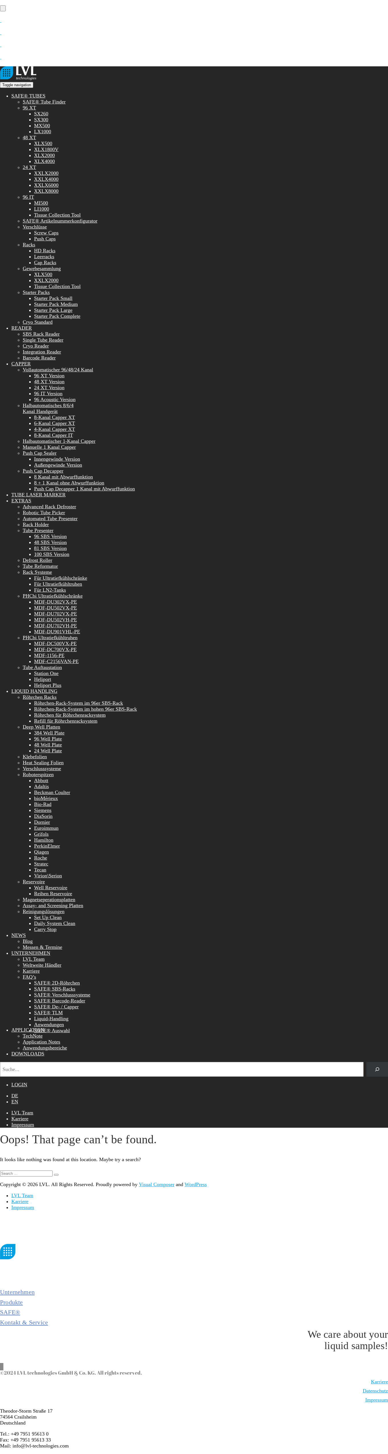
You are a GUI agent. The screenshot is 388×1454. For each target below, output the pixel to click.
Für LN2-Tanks (50, 590)
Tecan (40, 870)
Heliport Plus (47, 685)
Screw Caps (46, 233)
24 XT (29, 167)
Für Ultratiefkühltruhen (58, 584)
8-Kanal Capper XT (54, 417)
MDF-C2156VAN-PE (56, 661)
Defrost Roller (37, 560)
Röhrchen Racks (40, 697)
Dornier (42, 822)
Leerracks (44, 256)
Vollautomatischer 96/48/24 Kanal (58, 370)
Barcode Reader (39, 358)
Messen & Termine (42, 947)
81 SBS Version (50, 548)
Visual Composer (156, 1184)
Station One (46, 673)
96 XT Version (49, 375)
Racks (29, 244)
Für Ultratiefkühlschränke (60, 578)
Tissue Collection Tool (57, 215)
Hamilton (43, 840)
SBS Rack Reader (41, 334)
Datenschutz (375, 1391)
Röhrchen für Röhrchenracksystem (70, 715)
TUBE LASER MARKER (38, 495)
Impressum (22, 1124)
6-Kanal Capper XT (54, 423)
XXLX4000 (46, 179)
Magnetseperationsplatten (49, 899)
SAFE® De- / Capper (56, 1006)
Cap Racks (45, 262)
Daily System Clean (54, 923)
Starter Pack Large (53, 310)
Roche (40, 858)
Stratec (41, 864)
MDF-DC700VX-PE (55, 649)
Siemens (42, 810)
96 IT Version (48, 393)
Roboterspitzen (38, 774)
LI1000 (41, 209)
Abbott (41, 780)
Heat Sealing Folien (43, 762)
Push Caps (45, 239)
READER (21, 328)
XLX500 (43, 143)
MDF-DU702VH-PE (55, 625)
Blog (28, 941)
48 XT (29, 137)
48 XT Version (49, 381)
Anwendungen (49, 1024)
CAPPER (21, 364)
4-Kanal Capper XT (54, 429)
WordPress (196, 1184)
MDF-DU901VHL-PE (57, 631)
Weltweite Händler (42, 965)
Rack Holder (36, 524)
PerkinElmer (47, 846)
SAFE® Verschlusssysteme (62, 995)
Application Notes (41, 1042)
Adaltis (41, 786)
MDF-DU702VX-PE (55, 614)
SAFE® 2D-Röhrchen (57, 983)
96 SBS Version (50, 536)
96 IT (28, 197)
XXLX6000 (46, 185)
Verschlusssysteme (42, 768)
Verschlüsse (35, 227)
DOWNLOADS (27, 1054)
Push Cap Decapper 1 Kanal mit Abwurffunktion (84, 489)
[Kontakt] (0, 20)
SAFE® (10, 1312)
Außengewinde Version (58, 465)
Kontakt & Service (24, 1322)
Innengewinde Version (57, 459)
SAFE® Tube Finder (44, 102)
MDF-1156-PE (49, 655)
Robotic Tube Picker (44, 512)
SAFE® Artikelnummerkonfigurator (60, 221)
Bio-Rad (42, 804)
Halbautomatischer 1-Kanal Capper (59, 441)
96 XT (29, 108)
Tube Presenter (38, 530)
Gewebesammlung (42, 268)
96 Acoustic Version (55, 399)
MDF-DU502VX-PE (55, 608)
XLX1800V (46, 149)
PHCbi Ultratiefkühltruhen (50, 637)
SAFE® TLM (48, 1012)
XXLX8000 (46, 191)
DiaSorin (43, 816)
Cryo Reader (36, 346)
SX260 (41, 114)
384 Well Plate (49, 733)
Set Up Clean (48, 917)
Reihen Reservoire (53, 893)
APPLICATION (27, 1030)
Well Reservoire (50, 887)
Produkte (11, 1302)
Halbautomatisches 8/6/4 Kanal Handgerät (48, 408)
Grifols (41, 834)
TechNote (33, 1036)
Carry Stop (45, 929)
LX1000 (42, 131)
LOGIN (19, 1084)
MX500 (42, 125)
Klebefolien (35, 756)
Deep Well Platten (41, 727)
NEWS (18, 935)
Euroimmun (46, 828)
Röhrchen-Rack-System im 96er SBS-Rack (78, 703)
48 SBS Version (50, 542)
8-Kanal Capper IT (53, 435)
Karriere (31, 971)
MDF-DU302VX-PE (55, 602)
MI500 (41, 203)
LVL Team (34, 959)
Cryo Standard (38, 322)
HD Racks (44, 250)
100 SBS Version (51, 554)
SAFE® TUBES (28, 96)
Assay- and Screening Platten (53, 905)
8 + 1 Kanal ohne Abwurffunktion (69, 483)
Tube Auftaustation (42, 667)
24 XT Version (49, 387)
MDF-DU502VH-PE (55, 620)
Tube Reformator (40, 566)
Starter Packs (36, 292)
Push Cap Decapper (43, 471)
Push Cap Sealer (40, 453)
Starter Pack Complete (57, 316)
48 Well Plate (48, 745)
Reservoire (34, 881)
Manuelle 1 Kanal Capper (49, 447)
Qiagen (41, 852)
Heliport (42, 679)
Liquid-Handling (51, 1018)
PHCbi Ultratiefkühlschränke (53, 596)
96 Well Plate (48, 739)
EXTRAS (21, 500)
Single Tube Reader (43, 340)
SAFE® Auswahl (52, 1030)
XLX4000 (44, 161)
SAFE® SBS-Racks (54, 989)
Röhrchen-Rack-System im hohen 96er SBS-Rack (85, 709)
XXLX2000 (46, 173)
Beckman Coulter (52, 792)
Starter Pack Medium (56, 304)
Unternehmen (17, 1292)
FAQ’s (29, 977)
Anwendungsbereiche (45, 1048)
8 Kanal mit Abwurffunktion (63, 477)
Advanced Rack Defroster (49, 506)
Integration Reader (42, 352)
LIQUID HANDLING (34, 691)
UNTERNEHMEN (30, 953)
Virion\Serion (48, 876)
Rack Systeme (37, 572)
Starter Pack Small (53, 298)
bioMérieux (46, 798)
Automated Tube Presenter (50, 518)
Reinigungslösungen (43, 911)
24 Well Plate (48, 751)
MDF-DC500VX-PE (55, 643)
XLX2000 (44, 155)
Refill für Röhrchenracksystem (65, 721)
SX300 (41, 119)
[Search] (377, 1069)
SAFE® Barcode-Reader (59, 1001)
